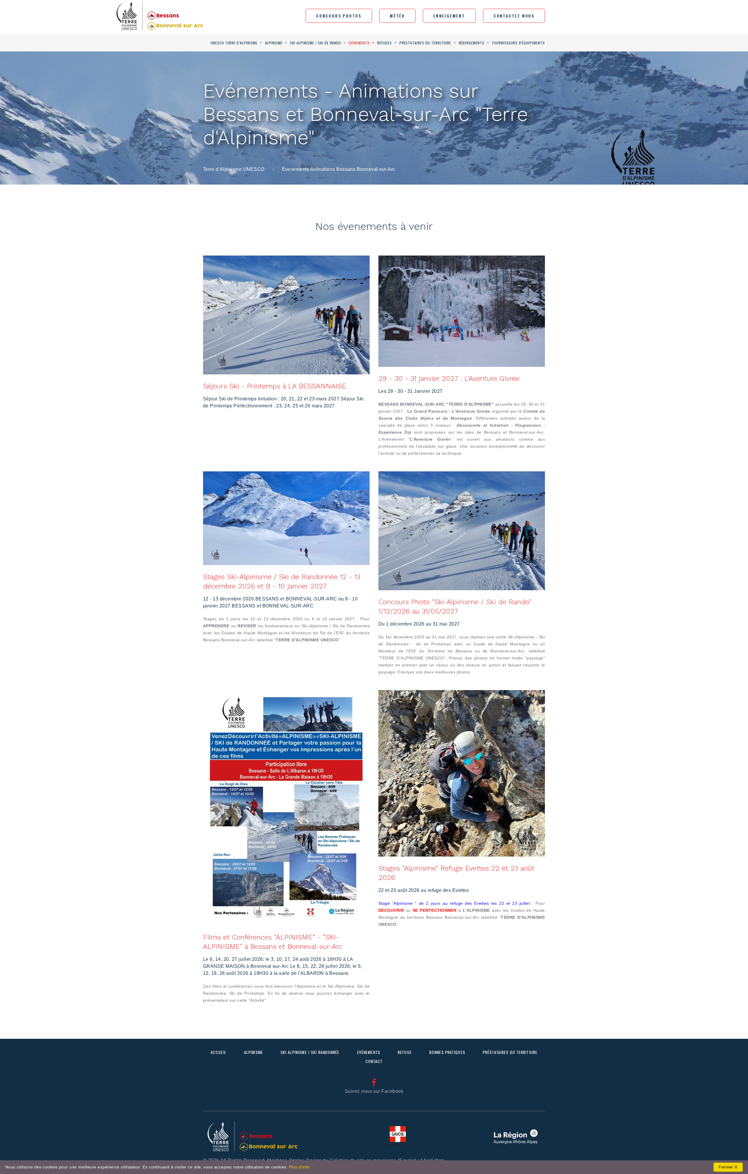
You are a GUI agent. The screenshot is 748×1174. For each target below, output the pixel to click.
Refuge (405, 1052)
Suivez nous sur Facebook (374, 1091)
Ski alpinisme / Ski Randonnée (309, 1052)
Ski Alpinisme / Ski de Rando (315, 42)
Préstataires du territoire (510, 1052)
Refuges (384, 42)
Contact (374, 1061)
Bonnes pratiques (447, 1052)
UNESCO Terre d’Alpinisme (234, 42)
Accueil (218, 1052)
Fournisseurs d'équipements (518, 42)
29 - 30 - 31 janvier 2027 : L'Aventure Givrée (449, 378)
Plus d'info (299, 1167)
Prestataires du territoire (425, 42)
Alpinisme (274, 42)
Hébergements (472, 42)
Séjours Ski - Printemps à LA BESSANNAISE (274, 386)
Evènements (359, 42)
